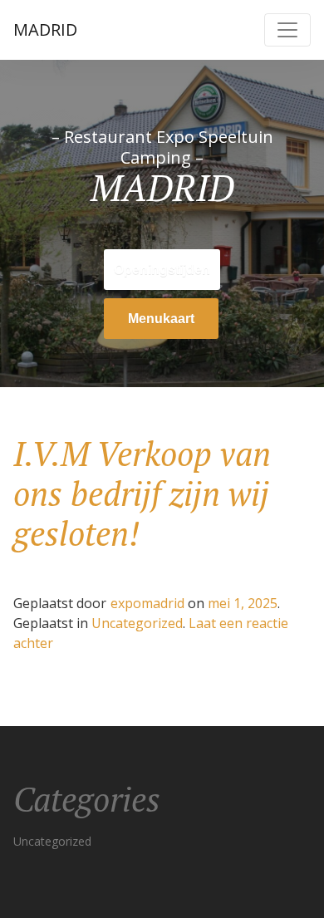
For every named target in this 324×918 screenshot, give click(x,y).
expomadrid (147, 603)
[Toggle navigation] (287, 30)
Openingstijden (162, 270)
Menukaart (161, 319)
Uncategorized (137, 623)
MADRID (45, 29)
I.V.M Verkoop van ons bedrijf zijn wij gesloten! (142, 493)
